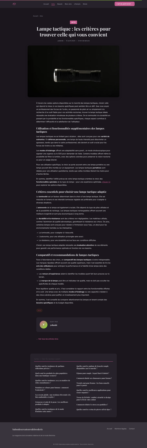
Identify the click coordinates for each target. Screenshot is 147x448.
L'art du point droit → (125, 4)
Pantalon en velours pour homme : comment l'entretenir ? (52, 388)
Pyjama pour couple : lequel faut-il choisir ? (93, 373)
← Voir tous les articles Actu (47, 339)
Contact (132, 429)
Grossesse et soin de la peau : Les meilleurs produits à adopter (51, 403)
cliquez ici (106, 182)
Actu (53, 4)
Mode (85, 4)
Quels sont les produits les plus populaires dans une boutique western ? (51, 374)
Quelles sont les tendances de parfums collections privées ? (49, 367)
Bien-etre (68, 4)
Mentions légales (120, 429)
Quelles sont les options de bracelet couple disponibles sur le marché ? (93, 367)
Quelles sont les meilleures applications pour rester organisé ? (94, 391)
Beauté (59, 4)
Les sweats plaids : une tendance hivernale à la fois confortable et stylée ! (52, 396)
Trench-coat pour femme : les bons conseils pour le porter (93, 384)
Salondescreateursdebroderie (27, 429)
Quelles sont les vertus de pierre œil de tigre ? (94, 409)
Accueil (46, 4)
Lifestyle (77, 4)
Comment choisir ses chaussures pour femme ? (94, 378)
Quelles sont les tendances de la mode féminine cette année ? (49, 410)
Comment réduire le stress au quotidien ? (92, 405)
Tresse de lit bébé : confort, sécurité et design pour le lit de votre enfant (94, 398)
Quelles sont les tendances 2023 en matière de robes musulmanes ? (52, 381)
